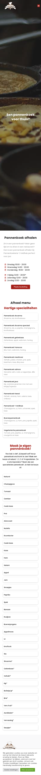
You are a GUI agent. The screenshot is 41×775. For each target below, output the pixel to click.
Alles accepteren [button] (28, 770)
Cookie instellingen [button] (11, 770)
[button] (38, 5)
